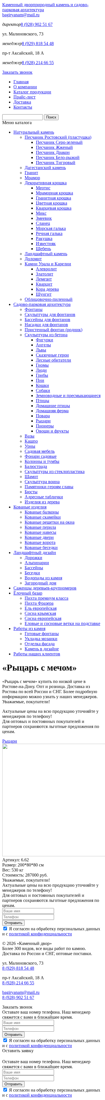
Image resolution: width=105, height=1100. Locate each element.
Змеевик (44, 218)
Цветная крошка (51, 203)
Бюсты (31, 491)
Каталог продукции (32, 91)
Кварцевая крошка (53, 208)
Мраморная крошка (54, 193)
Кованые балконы (42, 512)
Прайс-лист (24, 97)
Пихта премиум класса (46, 598)
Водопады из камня (43, 577)
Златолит (44, 274)
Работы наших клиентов (36, 653)
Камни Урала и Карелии (48, 263)
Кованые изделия (29, 507)
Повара (43, 415)
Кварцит (44, 284)
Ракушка (44, 238)
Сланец (43, 223)
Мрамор (32, 177)
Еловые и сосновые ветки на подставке (62, 623)
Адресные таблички (44, 496)
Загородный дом (40, 583)
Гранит (31, 172)
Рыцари (43, 420)
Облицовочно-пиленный (49, 299)
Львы (41, 350)
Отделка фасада (40, 643)
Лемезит (44, 279)
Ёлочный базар (27, 593)
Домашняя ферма (52, 410)
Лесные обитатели (53, 360)
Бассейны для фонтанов (47, 319)
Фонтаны (34, 309)
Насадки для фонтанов (46, 324)
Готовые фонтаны (42, 633)
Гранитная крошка (53, 198)
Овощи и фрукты (52, 431)
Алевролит (46, 268)
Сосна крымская (40, 613)
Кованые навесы (40, 532)
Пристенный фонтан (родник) (53, 329)
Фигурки (44, 339)
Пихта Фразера (39, 603)
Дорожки (33, 557)
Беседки (32, 572)
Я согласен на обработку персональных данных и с (51, 931)
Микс (41, 213)
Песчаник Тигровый (55, 162)
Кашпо (31, 441)
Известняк (46, 243)
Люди (41, 370)
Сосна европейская (43, 618)
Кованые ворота (40, 542)
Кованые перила (40, 527)
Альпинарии (37, 562)
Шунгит (44, 294)
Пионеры (45, 426)
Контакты (22, 107)
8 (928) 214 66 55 (38, 62)
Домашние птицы (53, 405)
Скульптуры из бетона (46, 334)
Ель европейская (41, 608)
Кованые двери (39, 537)
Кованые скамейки (43, 517)
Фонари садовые (41, 456)
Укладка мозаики (41, 638)
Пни (40, 380)
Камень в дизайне (42, 648)
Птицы (42, 400)
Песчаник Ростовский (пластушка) (58, 137)
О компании (25, 86)
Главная (21, 81)
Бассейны (34, 567)
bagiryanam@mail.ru (20, 14)
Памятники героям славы (49, 486)
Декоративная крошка (46, 182)
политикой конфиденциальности (40, 933)
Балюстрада (36, 466)
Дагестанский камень (45, 167)
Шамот (31, 476)
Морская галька (51, 228)
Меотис (43, 187)
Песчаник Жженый (54, 147)
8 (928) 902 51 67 (37, 24)
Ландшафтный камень (46, 253)
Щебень (43, 248)
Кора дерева (47, 289)
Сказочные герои (52, 355)
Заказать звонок (17, 72)
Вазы (29, 436)
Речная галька (49, 233)
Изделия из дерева (42, 501)
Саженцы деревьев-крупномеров (44, 588)
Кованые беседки (41, 547)
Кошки (42, 385)
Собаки (43, 390)
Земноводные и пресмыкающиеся (68, 395)
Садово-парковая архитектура (42, 304)
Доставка (22, 102)
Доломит (33, 258)
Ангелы (43, 344)
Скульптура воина (42, 481)
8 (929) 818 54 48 (38, 43)
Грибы (42, 375)
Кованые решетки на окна (49, 522)
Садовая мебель (40, 451)
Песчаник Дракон (53, 152)
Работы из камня (29, 628)
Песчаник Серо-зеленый (59, 142)
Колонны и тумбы (42, 461)
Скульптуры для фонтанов (50, 314)
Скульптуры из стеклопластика (55, 471)
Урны (30, 446)
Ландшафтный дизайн (34, 552)
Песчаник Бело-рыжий (58, 157)
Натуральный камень (33, 132)
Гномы (42, 365)
